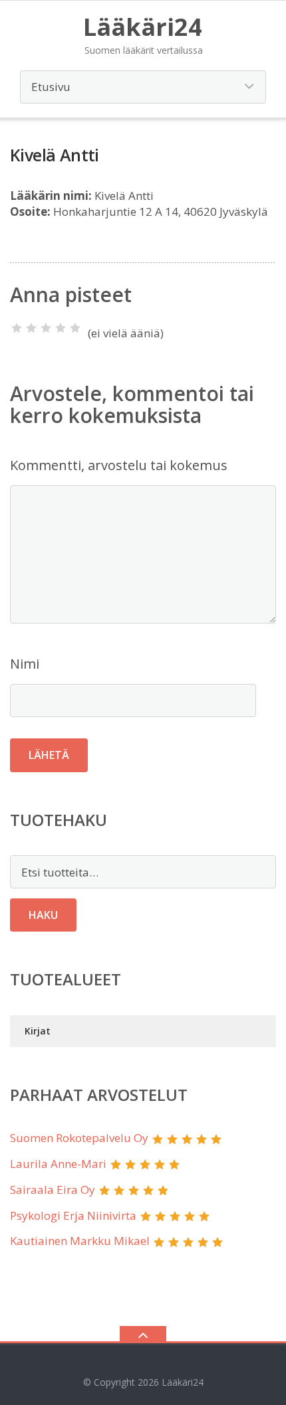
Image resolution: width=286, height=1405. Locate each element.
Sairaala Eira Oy (52, 1189)
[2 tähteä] (31, 328)
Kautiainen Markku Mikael (80, 1240)
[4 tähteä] (60, 328)
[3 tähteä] (46, 328)
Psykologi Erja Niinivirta (73, 1215)
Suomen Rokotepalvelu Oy (79, 1137)
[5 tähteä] (75, 328)
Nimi (24, 664)
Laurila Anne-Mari (58, 1163)
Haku (43, 915)
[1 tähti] (16, 328)
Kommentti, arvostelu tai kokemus (118, 465)
